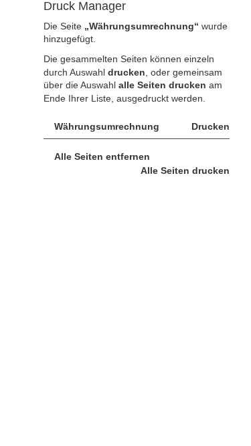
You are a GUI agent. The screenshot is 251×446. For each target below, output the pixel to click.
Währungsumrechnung (106, 126)
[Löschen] (49, 127)
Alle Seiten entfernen (102, 156)
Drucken (210, 126)
